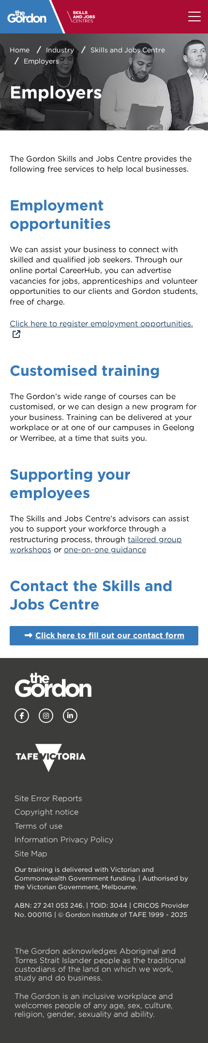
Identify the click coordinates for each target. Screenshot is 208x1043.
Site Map (31, 853)
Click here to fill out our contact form (109, 635)
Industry (60, 50)
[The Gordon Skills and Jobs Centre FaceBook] (22, 715)
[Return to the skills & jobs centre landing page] (85, 17)
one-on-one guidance (105, 549)
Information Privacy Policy (64, 839)
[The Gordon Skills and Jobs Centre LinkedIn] (70, 715)
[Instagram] (46, 715)
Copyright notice (46, 812)
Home (20, 50)
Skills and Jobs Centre (127, 50)
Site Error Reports (48, 798)
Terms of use (38, 826)
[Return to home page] (26, 17)
